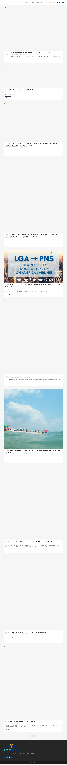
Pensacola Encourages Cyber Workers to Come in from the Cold (32, 376)
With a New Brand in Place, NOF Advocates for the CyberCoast (31, 541)
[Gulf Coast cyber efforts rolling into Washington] (33, 593)
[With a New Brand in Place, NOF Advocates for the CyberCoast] (33, 503)
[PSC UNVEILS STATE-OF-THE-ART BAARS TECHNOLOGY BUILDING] (33, 29)
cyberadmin (20, 54)
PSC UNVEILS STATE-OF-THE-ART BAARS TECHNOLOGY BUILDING (30, 53)
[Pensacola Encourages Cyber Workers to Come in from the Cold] (33, 337)
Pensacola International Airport (22, 89)
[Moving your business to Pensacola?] (33, 683)
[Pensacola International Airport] (33, 76)
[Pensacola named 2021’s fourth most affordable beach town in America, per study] (33, 419)
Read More (8, 60)
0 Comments (25, 54)
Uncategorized (14, 54)
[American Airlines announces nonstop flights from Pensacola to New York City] (33, 266)
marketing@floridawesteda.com (26, 753)
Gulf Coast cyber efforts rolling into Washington (28, 632)
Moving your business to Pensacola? (22, 721)
